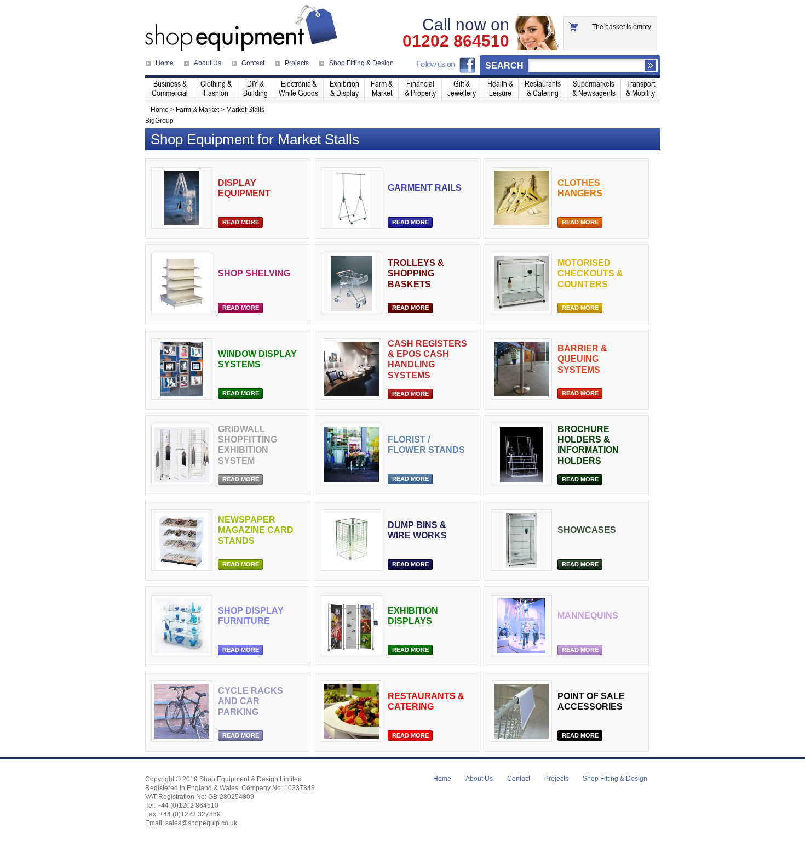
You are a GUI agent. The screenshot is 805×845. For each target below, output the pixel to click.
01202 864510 (456, 41)
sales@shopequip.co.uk (201, 823)
